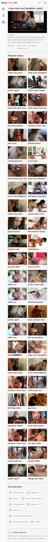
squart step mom (36, 214)
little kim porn (18, 493)
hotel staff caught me (36, 90)
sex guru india (34, 443)
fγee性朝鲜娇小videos (15, 355)
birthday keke (14, 408)
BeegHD (9, 2)
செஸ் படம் (34, 493)
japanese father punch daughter (15, 426)
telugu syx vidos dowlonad (35, 479)
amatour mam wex (37, 125)
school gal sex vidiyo (35, 390)
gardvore (32, 408)
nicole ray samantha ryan (22, 516)
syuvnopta (33, 161)
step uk (16, 498)
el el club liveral (35, 425)
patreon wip (13, 249)
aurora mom (34, 266)
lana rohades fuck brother (36, 320)
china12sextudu (35, 302)
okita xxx (12, 284)
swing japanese (15, 161)
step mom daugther (37, 355)
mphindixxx (33, 249)
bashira (38, 522)
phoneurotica (34, 143)
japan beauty (14, 231)
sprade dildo (14, 266)
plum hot (12, 143)
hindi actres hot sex (37, 108)
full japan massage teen (37, 196)
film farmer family (36, 231)
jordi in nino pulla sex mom (36, 284)
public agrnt (13, 90)
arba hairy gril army (17, 108)
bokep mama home (20, 522)
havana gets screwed (34, 498)
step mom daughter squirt (37, 73)
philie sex (34, 504)
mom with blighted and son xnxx (17, 196)
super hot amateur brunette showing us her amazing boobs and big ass (37, 179)
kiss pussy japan (15, 125)
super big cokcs (15, 72)
